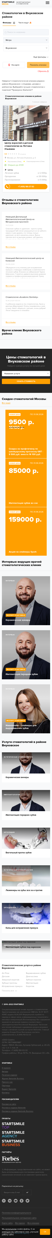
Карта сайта (7, 1223)
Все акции (6, 403)
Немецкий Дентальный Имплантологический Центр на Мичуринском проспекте (20, 219)
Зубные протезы (9, 983)
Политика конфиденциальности (16, 1213)
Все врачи (20, 1223)
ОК (45, 1232)
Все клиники (33, 1223)
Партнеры (6, 1086)
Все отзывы (11, 247)
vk (10, 1201)
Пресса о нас (7, 1082)
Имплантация (32, 983)
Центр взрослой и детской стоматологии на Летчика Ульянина (19, 146)
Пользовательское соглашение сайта (19, 1218)
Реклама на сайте (9, 1104)
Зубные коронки (33, 979)
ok (21, 1201)
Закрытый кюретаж (10, 979)
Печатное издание (9, 1075)
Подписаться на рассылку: (12, 1186)
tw (27, 1201)
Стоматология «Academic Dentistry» (22, 297)
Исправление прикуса (12, 986)
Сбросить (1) (43, 71)
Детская (5, 976)
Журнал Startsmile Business (13, 1078)
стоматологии (41, 1009)
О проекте (6, 1068)
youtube (16, 1201)
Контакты (5, 1093)
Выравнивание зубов (36, 973)
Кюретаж (30, 986)
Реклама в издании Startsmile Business (17, 1111)
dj (4, 1201)
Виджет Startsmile (9, 1089)
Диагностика (32, 976)
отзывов (22, 154)
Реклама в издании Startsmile (14, 1108)
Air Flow (5, 973)
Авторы (5, 1071)
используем (10, 1229)
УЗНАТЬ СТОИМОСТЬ (26, 381)
